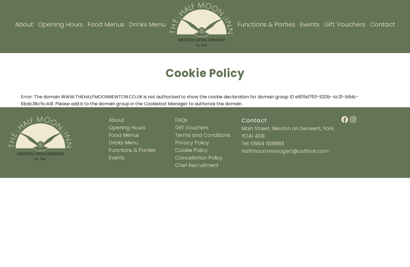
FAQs (181, 119)
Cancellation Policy (199, 157)
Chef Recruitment (197, 165)
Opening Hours (60, 24)
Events (310, 24)
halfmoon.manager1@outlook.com (285, 150)
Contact (382, 24)
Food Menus (106, 24)
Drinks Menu (147, 24)
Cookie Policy (191, 150)
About (24, 24)
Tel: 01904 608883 (263, 143)
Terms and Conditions (202, 135)
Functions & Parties (266, 24)
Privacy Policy (192, 142)
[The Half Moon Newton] (201, 24)
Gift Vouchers (344, 24)
